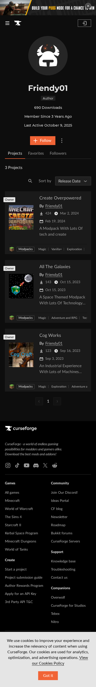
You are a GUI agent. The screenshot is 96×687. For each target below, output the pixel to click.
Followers (58, 153)
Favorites (36, 153)
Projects (15, 153)
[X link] (45, 465)
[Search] (30, 181)
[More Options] (61, 140)
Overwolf (58, 597)
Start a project (16, 569)
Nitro (55, 622)
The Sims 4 (13, 517)
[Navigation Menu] (7, 23)
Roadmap (58, 525)
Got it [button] (48, 676)
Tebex (55, 614)
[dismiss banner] (88, 6)
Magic (42, 249)
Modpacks (25, 249)
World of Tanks (16, 549)
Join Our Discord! (64, 492)
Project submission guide (23, 577)
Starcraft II (13, 525)
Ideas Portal (60, 501)
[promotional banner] (48, 7)
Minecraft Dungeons (20, 541)
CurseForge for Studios (68, 605)
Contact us (59, 577)
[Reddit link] (55, 465)
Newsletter (59, 517)
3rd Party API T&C (19, 602)
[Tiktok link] (17, 465)
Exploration (74, 249)
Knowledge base (63, 561)
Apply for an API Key (20, 594)
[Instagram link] (8, 465)
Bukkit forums (61, 533)
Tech (85, 317)
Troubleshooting (63, 569)
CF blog (57, 509)
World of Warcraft (19, 509)
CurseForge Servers (65, 541)
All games (12, 492)
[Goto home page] (18, 23)
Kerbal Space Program (21, 533)
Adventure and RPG (64, 317)
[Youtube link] (27, 465)
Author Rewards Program (24, 586)
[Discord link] (36, 465)
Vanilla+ (56, 249)
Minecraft (12, 501)
